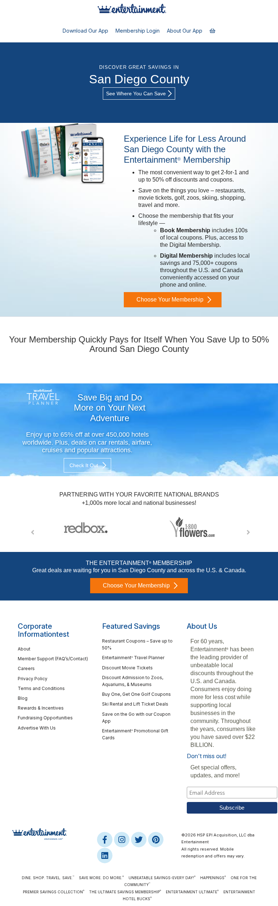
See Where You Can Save (136, 93)
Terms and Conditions (41, 688)
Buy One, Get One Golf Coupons (136, 694)
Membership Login (137, 31)
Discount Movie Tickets (127, 667)
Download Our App (85, 31)
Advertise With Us (37, 728)
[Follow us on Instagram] (122, 839)
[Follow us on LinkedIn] (105, 855)
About (24, 649)
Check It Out (84, 465)
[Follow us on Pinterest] (156, 839)
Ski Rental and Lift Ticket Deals (135, 704)
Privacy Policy (32, 678)
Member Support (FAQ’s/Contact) (53, 658)
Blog (23, 698)
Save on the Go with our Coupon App (136, 717)
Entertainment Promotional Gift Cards (135, 734)
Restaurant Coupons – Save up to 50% (137, 644)
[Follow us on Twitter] (139, 839)
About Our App (184, 31)
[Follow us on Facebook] (105, 839)
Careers (26, 668)
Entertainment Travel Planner (133, 657)
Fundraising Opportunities (45, 717)
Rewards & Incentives (41, 708)
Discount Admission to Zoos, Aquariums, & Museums (132, 681)
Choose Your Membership (169, 299)
